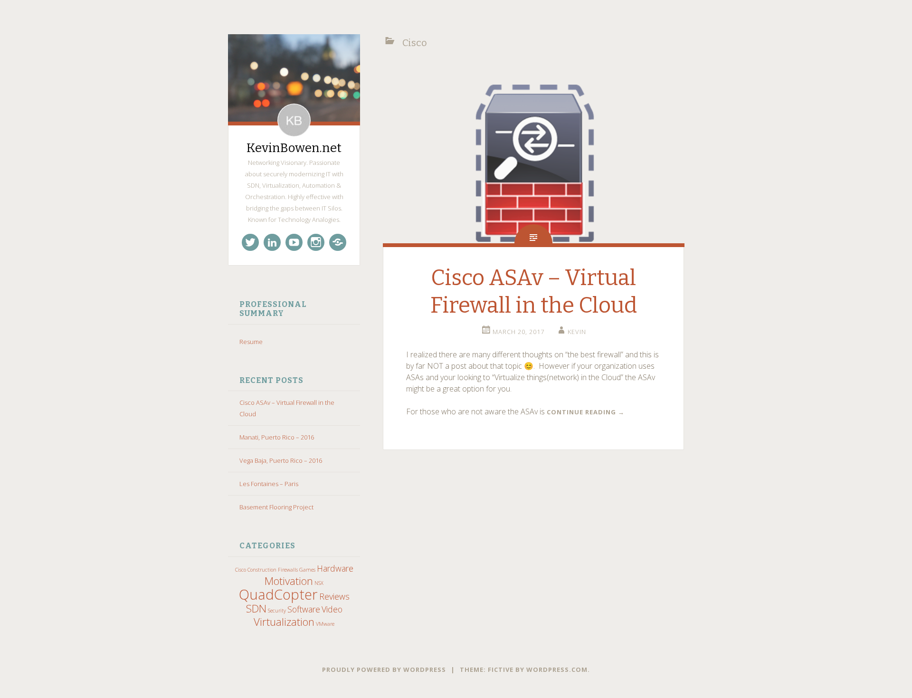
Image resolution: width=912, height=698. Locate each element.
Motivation (289, 581)
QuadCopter (278, 594)
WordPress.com (557, 669)
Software (303, 609)
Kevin (577, 331)
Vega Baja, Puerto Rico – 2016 (280, 460)
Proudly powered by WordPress (384, 669)
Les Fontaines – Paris (268, 483)
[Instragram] (315, 242)
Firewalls (288, 569)
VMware (325, 624)
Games (307, 569)
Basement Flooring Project (276, 507)
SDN (256, 608)
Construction (261, 569)
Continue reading (586, 412)
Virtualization (284, 621)
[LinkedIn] (272, 242)
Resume (251, 341)
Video (332, 609)
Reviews (334, 596)
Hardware (335, 568)
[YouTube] (294, 242)
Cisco (240, 569)
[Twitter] (250, 242)
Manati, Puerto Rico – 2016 (276, 437)
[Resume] (337, 242)
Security (277, 610)
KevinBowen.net (294, 148)
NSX (318, 583)
